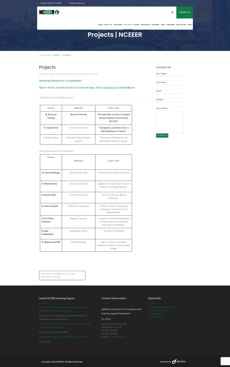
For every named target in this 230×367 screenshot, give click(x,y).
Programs (118, 25)
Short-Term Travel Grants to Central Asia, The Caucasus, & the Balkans (87, 87)
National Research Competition (60, 81)
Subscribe (171, 25)
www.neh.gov (156, 317)
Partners (155, 25)
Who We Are (181, 25)
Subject (160, 99)
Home (100, 25)
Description (162, 108)
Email (158, 91)
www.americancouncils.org (162, 307)
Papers (136, 25)
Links (163, 25)
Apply (190, 25)
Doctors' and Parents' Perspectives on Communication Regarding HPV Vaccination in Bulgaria (63, 309)
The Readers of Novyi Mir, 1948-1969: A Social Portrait (63, 337)
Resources (145, 25)
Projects (128, 25)
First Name (161, 74)
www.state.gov (157, 314)
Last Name (161, 82)
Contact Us (184, 12)
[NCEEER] (49, 12)
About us (108, 25)
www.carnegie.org (158, 310)
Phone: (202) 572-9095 (51, 3)
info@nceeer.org (76, 3)
